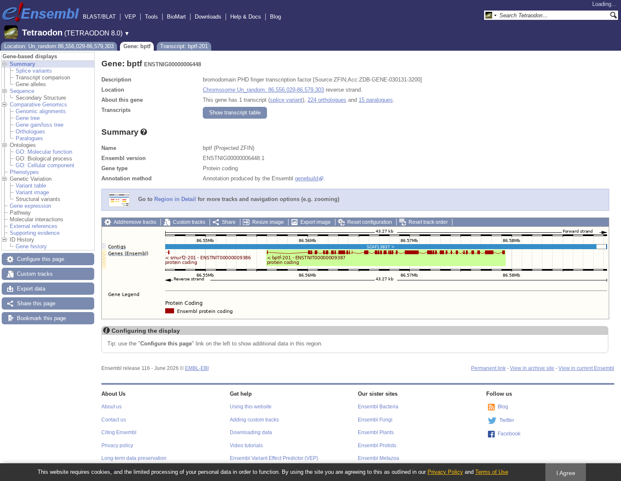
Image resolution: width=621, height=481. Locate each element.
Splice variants (34, 71)
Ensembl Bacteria (378, 406)
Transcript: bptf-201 (184, 46)
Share (229, 222)
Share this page (36, 303)
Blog (275, 17)
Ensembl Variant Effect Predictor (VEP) (274, 458)
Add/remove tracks (135, 222)
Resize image (268, 222)
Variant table (31, 185)
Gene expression (30, 206)
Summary (22, 64)
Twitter (506, 420)
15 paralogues (376, 100)
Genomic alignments (41, 111)
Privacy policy (117, 445)
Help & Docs (245, 17)
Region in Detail (175, 199)
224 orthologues (327, 100)
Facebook (509, 433)
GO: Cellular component (45, 165)
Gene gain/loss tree (39, 125)
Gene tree (28, 118)
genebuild (306, 178)
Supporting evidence (35, 233)
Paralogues (29, 138)
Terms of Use (491, 472)
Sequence (22, 91)
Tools (151, 17)
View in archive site (532, 368)
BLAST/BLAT (99, 17)
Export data (31, 288)
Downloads (208, 17)
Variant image (32, 192)
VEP (130, 17)
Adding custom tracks (254, 419)
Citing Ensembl (118, 432)
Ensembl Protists (377, 445)
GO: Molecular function (44, 152)
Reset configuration (369, 222)
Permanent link (488, 368)
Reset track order (428, 222)
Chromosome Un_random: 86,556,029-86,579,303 (263, 90)
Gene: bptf (136, 46)
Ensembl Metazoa (378, 458)
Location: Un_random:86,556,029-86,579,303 (59, 46)
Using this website (251, 406)
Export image (315, 222)
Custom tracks (35, 274)
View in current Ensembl (586, 368)
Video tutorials (246, 445)
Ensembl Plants (376, 432)
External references (33, 226)
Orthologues (30, 131)
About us (111, 406)
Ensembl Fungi (375, 419)
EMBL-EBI (197, 368)
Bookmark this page (41, 318)
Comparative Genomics (38, 104)
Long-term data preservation (133, 458)
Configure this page (40, 259)
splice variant (286, 100)
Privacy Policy (445, 472)
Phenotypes (24, 172)
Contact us (113, 419)
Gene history (31, 246)
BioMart (176, 17)
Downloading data (251, 432)
